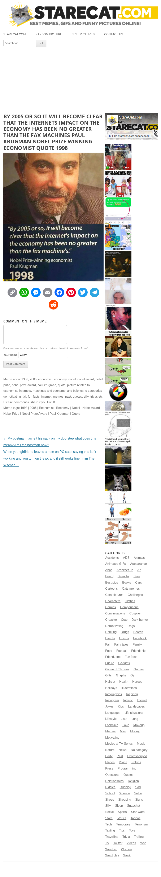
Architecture (125, 570)
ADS (126, 557)
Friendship (138, 650)
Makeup (138, 725)
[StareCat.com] (80, 14)
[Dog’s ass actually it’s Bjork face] (118, 291)
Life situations (134, 712)
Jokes (109, 706)
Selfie (138, 793)
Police (123, 762)
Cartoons (111, 588)
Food (108, 650)
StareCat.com (14, 34)
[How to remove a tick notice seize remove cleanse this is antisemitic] (118, 531)
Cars (138, 582)
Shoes (109, 799)
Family (137, 644)
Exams (124, 638)
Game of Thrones (117, 669)
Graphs (121, 675)
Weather (111, 849)
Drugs (125, 632)
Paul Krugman (59, 413)
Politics (136, 762)
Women (126, 849)
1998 (24, 407)
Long (134, 718)
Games (139, 669)
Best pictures (83, 34)
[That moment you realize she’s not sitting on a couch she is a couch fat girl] (118, 344)
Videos (131, 843)
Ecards (138, 632)
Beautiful (123, 576)
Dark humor (140, 619)
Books (126, 582)
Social (109, 812)
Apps (108, 570)
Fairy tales (121, 644)
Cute (124, 619)
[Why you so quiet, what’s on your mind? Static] (118, 424)
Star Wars (138, 812)
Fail (107, 644)
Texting (110, 830)
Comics (110, 607)
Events (110, 638)
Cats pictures (114, 594)
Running (125, 787)
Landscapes (136, 706)
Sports (122, 812)
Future (109, 663)
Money (135, 731)
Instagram (112, 700)
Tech (108, 824)
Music (141, 743)
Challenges (135, 594)
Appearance (138, 563)
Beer (137, 576)
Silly (108, 805)
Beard (109, 576)
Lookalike (111, 725)
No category (139, 750)
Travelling (111, 836)
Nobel (76, 407)
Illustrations (129, 688)
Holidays (111, 688)
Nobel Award (91, 407)
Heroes (137, 681)
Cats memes (131, 588)
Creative (111, 619)
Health (123, 681)
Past (120, 756)
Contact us (113, 34)
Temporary (123, 824)
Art (139, 570)
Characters (113, 601)
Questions (112, 774)
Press (109, 768)
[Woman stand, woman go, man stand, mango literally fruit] (118, 504)
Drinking (111, 632)
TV (107, 843)
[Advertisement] (80, 78)
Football (121, 650)
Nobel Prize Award (34, 413)
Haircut (110, 681)
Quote (76, 413)
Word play (112, 855)
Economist (46, 407)
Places (110, 762)
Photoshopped (137, 756)
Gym (133, 675)
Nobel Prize (11, 413)
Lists (124, 718)
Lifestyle (111, 718)
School (110, 793)
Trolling (139, 836)
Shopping (124, 799)
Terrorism (141, 824)
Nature (109, 750)
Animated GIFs (115, 563)
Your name (10, 354)
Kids (121, 706)
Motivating (112, 737)
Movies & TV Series (119, 743)
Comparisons (129, 607)
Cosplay (135, 613)
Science (124, 793)
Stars (109, 818)
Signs (139, 799)
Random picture (48, 34)
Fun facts (131, 656)
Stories (121, 818)
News (123, 750)
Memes (110, 731)
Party (109, 756)
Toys (132, 830)
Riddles (110, 787)
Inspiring (132, 694)
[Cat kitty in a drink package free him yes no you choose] (118, 157)
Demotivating (114, 626)
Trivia (126, 836)
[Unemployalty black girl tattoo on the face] (118, 317)
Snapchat (133, 805)
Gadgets (124, 663)
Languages (112, 712)
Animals (139, 557)
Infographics (113, 694)
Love (125, 725)
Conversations (115, 613)
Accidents (112, 557)
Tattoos (135, 818)
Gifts (108, 675)
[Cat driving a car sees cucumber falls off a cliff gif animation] (118, 478)
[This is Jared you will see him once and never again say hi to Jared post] (118, 451)
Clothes (130, 601)
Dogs (131, 626)
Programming (127, 768)
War (143, 843)
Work (127, 855)
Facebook (140, 638)
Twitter (117, 843)
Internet (142, 700)
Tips (122, 830)
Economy (62, 407)
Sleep (119, 805)
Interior (128, 700)
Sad (138, 787)
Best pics (111, 582)
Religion (133, 781)
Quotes (128, 774)
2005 (33, 407)
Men (123, 731)
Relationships (114, 781)
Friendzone (113, 656)
